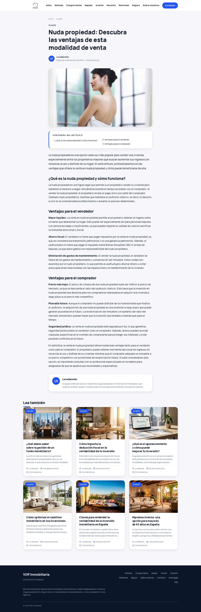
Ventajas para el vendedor (116, 139)
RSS (176, 582)
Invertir (100, 5)
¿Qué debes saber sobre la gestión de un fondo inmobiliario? (40, 447)
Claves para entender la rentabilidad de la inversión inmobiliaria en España (96, 521)
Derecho (111, 5)
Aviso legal (173, 577)
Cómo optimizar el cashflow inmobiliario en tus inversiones (45, 519)
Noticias (59, 5)
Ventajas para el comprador (117, 144)
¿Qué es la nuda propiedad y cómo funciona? (76, 140)
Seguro (136, 5)
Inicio (49, 5)
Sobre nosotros (151, 5)
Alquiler (89, 5)
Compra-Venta (74, 5)
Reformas (124, 5)
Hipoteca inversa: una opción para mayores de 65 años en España (146, 521)
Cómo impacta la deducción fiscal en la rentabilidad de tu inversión (97, 447)
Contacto (170, 5)
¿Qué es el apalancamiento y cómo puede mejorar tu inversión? (149, 447)
